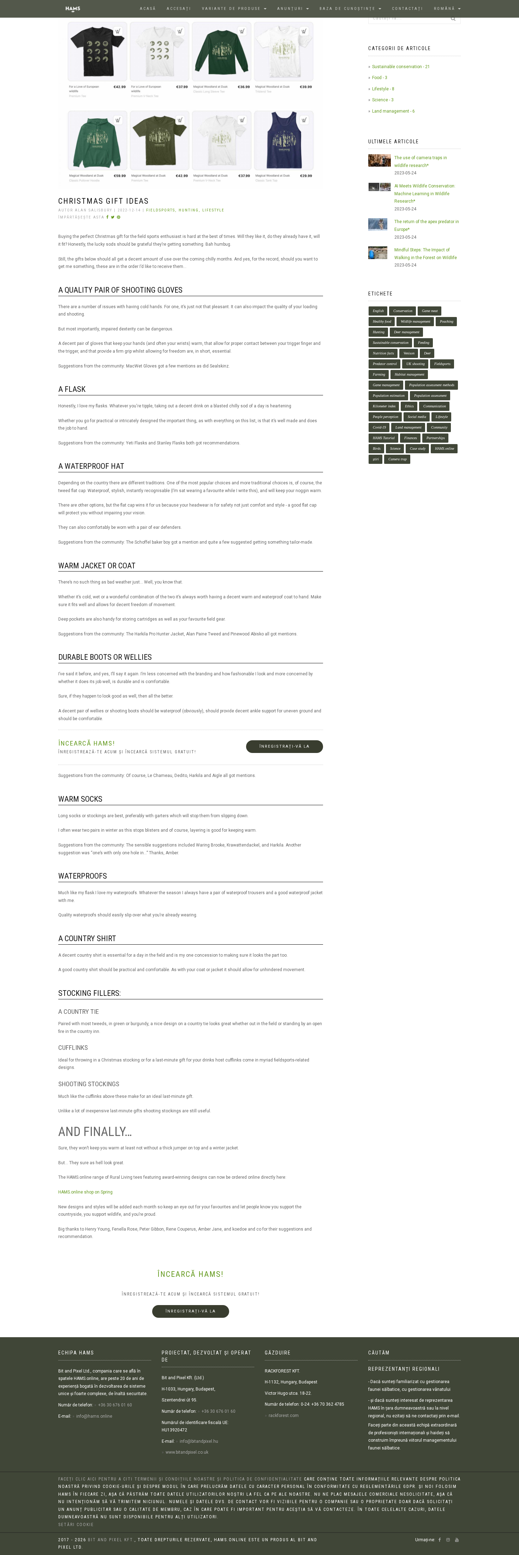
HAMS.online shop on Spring (85, 1192)
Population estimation (389, 395)
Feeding (423, 343)
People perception (385, 417)
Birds (377, 448)
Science (395, 448)
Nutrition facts (383, 353)
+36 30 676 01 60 (115, 1405)
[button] (447, 9)
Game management (386, 385)
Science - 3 (383, 99)
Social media (417, 417)
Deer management (406, 332)
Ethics (409, 406)
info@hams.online (94, 1416)
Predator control (385, 364)
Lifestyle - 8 (383, 88)
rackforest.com (284, 1415)
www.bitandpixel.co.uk (187, 1452)
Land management (408, 427)
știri (376, 459)
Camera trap (397, 459)
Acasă (148, 8)
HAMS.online (444, 448)
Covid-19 (379, 427)
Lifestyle (213, 210)
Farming (379, 374)
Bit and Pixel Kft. (111, 1539)
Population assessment (430, 395)
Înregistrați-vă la (285, 746)
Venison (409, 353)
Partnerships (435, 438)
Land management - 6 (393, 111)
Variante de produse (232, 8)
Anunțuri (291, 8)
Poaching (446, 321)
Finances (410, 438)
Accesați (179, 8)
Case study (417, 448)
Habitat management (409, 374)
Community (439, 427)
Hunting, (190, 210)
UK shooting (415, 364)
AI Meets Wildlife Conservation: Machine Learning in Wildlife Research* (424, 194)
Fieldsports (442, 364)
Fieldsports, (162, 210)
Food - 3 (379, 77)
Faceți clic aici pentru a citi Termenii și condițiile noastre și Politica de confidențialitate (180, 1479)
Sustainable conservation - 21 (401, 66)
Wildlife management (415, 321)
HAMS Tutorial (384, 438)
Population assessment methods (431, 385)
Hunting (378, 332)
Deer (427, 353)
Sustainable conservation (390, 343)
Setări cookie (76, 1524)
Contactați (407, 8)
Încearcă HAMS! (190, 1274)
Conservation (402, 311)
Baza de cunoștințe (349, 8)
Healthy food (382, 321)
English (378, 311)
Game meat (430, 311)
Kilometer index (384, 406)
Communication (434, 406)
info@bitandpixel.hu (199, 1441)
